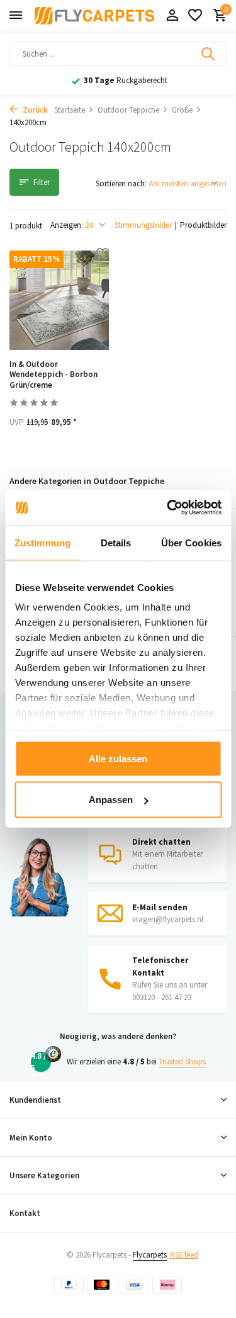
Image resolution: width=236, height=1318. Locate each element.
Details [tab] (116, 542)
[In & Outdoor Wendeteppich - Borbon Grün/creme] (59, 300)
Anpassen (111, 799)
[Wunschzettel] (195, 16)
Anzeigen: (66, 225)
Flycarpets (150, 1254)
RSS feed (184, 1254)
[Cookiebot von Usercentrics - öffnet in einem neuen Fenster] (168, 508)
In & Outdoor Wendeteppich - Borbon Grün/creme (53, 375)
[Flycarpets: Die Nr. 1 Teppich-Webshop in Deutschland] (94, 16)
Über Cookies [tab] (191, 542)
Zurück (34, 109)
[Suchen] (209, 53)
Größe (182, 109)
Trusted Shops (182, 1061)
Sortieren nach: (121, 183)
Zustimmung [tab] (42, 542)
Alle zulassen (118, 758)
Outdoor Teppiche (128, 109)
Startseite (69, 109)
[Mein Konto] (172, 16)
